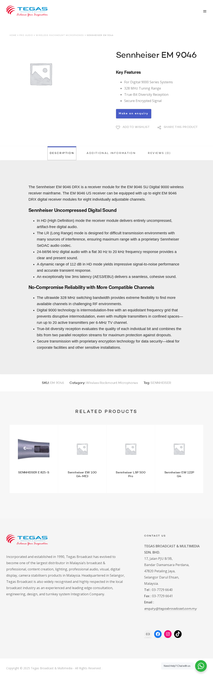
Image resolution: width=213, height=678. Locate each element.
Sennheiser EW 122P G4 (179, 474)
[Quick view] (16, 482)
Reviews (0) (159, 153)
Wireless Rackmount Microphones (60, 35)
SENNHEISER (160, 383)
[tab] (61, 153)
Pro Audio (26, 35)
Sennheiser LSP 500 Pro (131, 474)
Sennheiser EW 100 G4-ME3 (82, 474)
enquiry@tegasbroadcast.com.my (170, 608)
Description (62, 153)
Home (13, 35)
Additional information (111, 153)
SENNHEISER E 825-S (33, 472)
